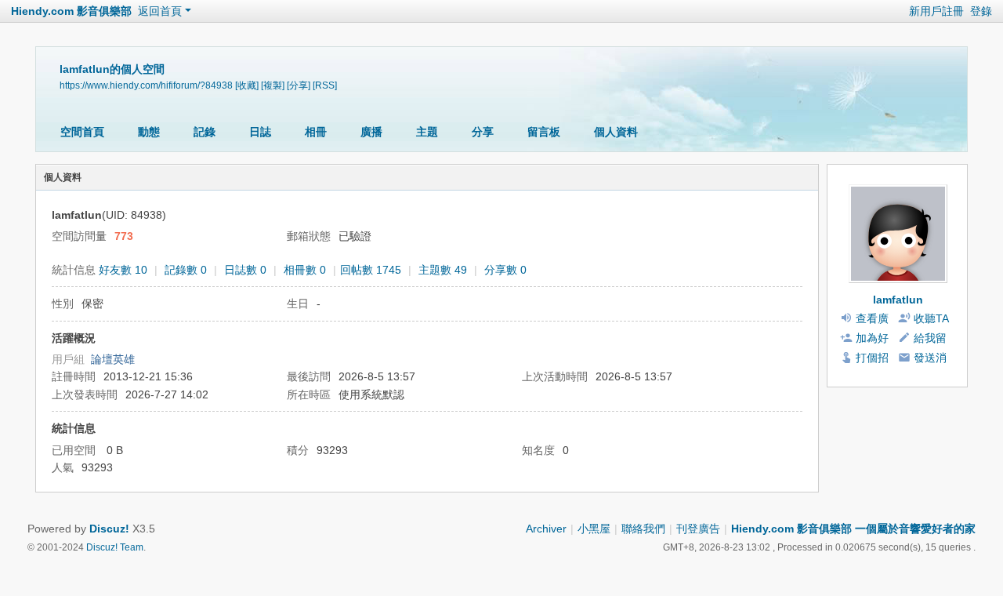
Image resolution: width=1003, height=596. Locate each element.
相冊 (316, 131)
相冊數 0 (305, 269)
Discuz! (109, 528)
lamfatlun (898, 299)
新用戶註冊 (936, 11)
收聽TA (931, 318)
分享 (483, 131)
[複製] (272, 85)
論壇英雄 (113, 359)
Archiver (546, 528)
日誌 (260, 131)
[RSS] (325, 85)
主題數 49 (442, 269)
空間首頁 (82, 131)
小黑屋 (594, 528)
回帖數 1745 (370, 269)
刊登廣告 (698, 528)
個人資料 (616, 131)
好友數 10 (123, 269)
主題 (427, 131)
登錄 (981, 11)
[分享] (298, 85)
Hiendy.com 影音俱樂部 (71, 11)
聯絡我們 (643, 528)
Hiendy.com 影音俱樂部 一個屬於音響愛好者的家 (853, 528)
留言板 (543, 131)
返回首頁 (160, 11)
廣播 (371, 131)
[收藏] (247, 85)
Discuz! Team (114, 547)
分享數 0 (505, 269)
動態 (149, 131)
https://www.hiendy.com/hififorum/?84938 (146, 85)
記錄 (204, 131)
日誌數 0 (245, 269)
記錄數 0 (186, 269)
